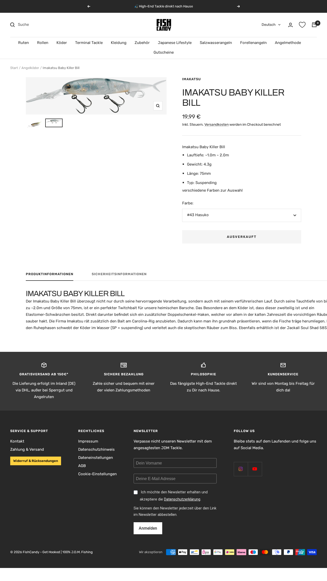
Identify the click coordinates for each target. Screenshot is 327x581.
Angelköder (30, 68)
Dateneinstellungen (95, 457)
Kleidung (118, 42)
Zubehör (142, 42)
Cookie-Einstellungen (97, 474)
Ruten (23, 42)
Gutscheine (164, 52)
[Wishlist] (302, 24)
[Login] (290, 25)
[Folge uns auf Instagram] (241, 469)
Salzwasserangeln (216, 42)
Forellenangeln (253, 42)
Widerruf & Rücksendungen (35, 461)
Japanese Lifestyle (175, 42)
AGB (82, 465)
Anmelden (148, 528)
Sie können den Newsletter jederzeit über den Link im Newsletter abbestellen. (175, 511)
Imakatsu (191, 79)
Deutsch (269, 24)
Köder (61, 42)
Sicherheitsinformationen (119, 274)
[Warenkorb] (314, 24)
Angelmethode (288, 42)
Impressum (88, 441)
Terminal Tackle (89, 42)
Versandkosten (216, 124)
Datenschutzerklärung (182, 499)
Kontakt (17, 441)
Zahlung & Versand (27, 449)
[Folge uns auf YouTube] (255, 469)
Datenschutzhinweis (96, 449)
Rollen (42, 42)
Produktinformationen (49, 274)
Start (14, 68)
